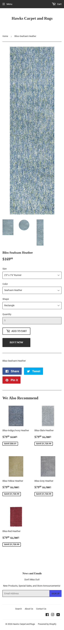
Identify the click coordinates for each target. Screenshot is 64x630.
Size (4, 268)
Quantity (6, 314)
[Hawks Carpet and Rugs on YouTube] (58, 615)
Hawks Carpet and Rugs (32, 18)
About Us (29, 609)
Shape (5, 299)
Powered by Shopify (47, 624)
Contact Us (41, 609)
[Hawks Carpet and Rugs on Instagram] (52, 615)
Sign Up (55, 593)
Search (18, 609)
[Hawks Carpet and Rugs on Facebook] (47, 615)
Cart (59, 4)
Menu (9, 4)
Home (5, 36)
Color (5, 284)
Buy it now (16, 342)
